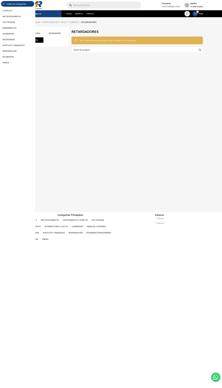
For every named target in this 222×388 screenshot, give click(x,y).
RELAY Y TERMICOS (70, 22)
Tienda (37, 22)
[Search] (200, 50)
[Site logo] (36, 5)
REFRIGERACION (50, 22)
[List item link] (159, 218)
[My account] (187, 13)
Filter (36, 40)
